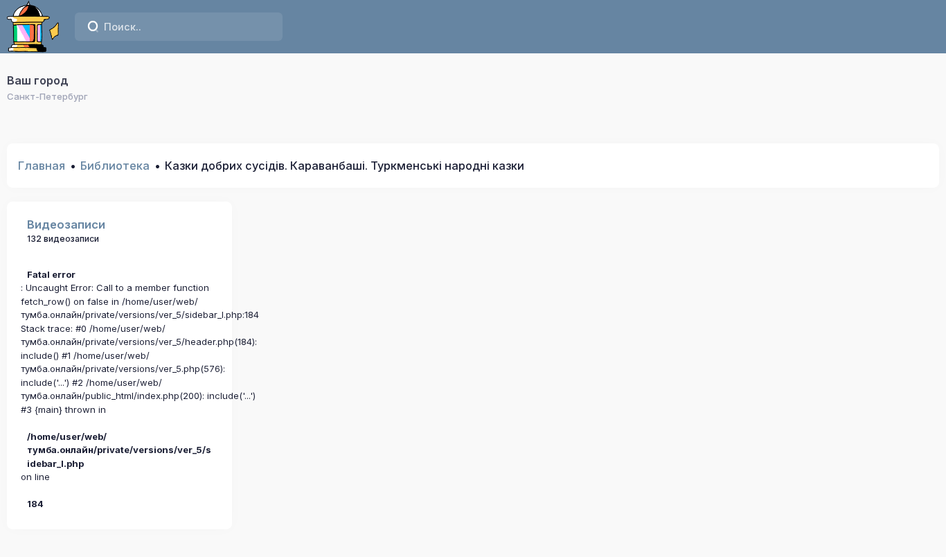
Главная (41, 166)
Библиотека (115, 166)
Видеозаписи (66, 224)
